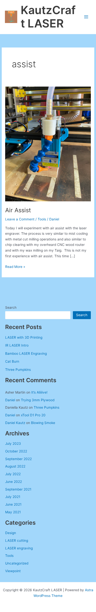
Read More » (15, 267)
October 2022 (16, 451)
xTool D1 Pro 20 (33, 415)
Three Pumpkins (18, 370)
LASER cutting (16, 540)
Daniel (10, 400)
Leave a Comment (19, 219)
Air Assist (18, 210)
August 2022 (15, 466)
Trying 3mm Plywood (37, 400)
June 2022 (13, 482)
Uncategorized (16, 563)
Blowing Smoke (43, 423)
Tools (42, 219)
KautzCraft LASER (48, 16)
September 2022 (18, 459)
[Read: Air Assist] (48, 144)
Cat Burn (12, 361)
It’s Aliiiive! (39, 392)
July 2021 (12, 497)
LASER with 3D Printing (23, 337)
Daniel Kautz (15, 423)
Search (10, 307)
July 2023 (13, 444)
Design (10, 533)
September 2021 (18, 489)
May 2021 (13, 512)
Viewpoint (13, 571)
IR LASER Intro (17, 345)
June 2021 (13, 504)
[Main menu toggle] (86, 17)
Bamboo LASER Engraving (26, 353)
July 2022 (13, 474)
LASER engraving (19, 548)
